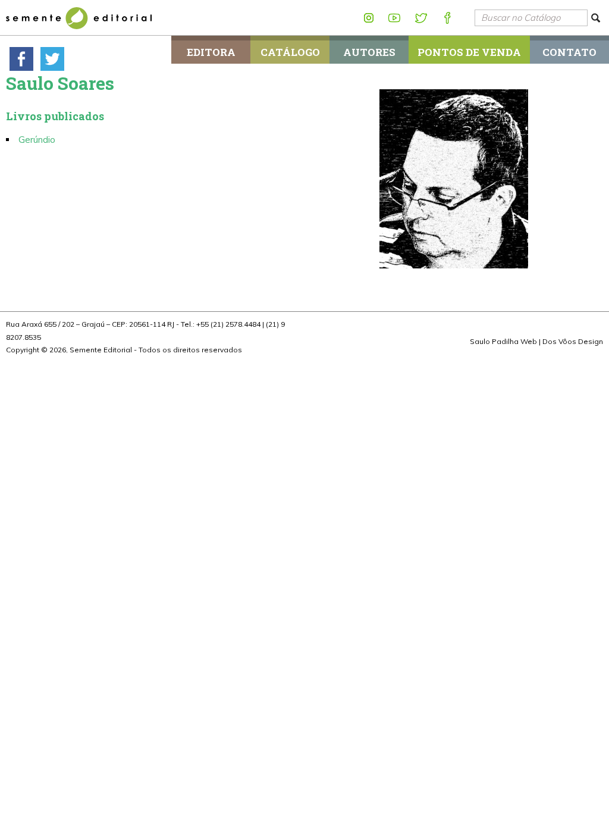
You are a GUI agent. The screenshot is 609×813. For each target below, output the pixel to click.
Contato (569, 52)
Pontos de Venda (469, 52)
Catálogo (290, 52)
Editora (211, 52)
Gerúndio (36, 139)
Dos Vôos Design (572, 341)
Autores (369, 52)
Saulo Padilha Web (503, 341)
